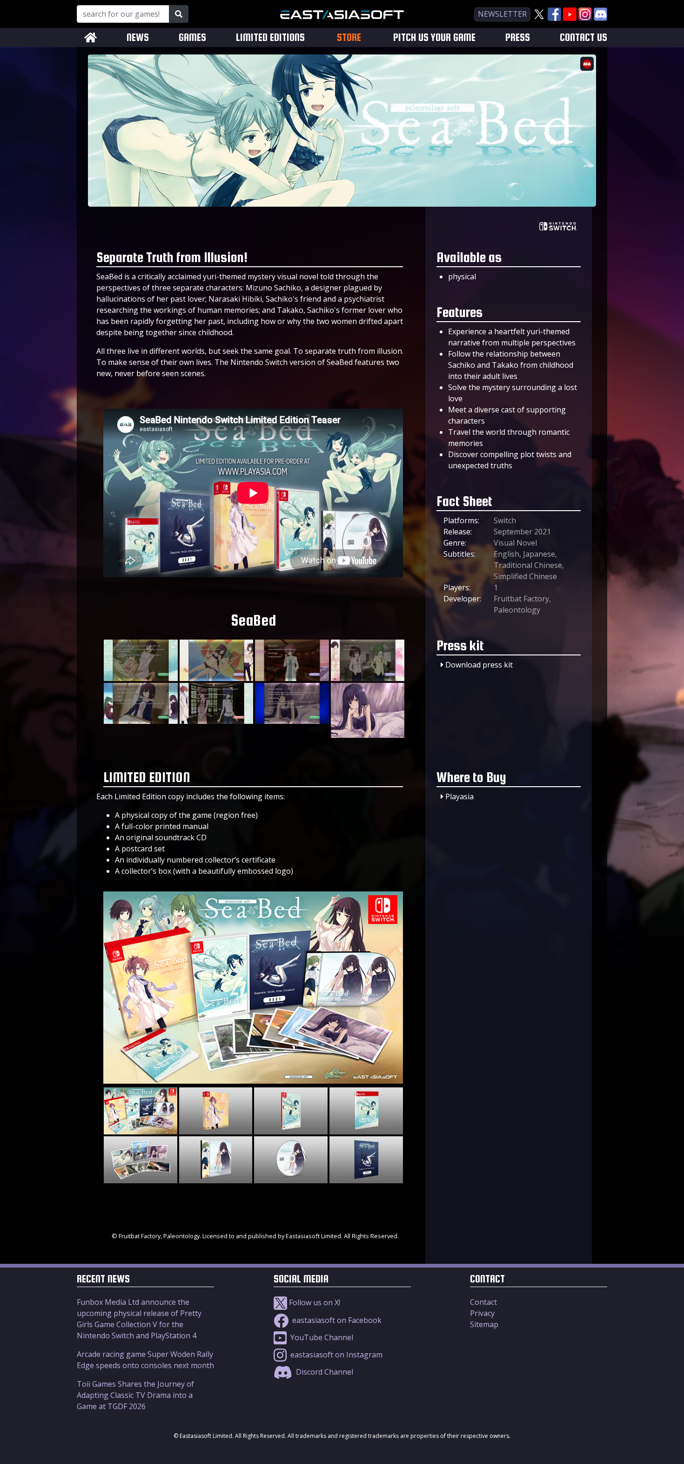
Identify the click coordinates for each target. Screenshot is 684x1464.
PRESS (517, 37)
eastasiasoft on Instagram (335, 1354)
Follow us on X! (313, 1302)
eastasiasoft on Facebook (336, 1320)
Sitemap (484, 1324)
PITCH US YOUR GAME (434, 37)
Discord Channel (323, 1372)
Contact (483, 1302)
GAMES (192, 37)
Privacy (482, 1313)
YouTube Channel (320, 1337)
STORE (349, 37)
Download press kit (479, 665)
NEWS (138, 37)
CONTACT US (583, 37)
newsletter (502, 14)
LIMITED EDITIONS (270, 37)
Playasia (459, 796)
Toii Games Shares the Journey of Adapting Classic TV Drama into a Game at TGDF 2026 (135, 1395)
